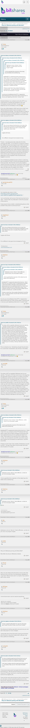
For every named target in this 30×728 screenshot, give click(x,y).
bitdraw (5, 255)
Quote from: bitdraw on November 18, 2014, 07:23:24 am (14, 60)
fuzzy (4, 44)
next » (28, 28)
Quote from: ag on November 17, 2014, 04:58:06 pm (14, 62)
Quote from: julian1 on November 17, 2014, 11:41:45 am (10, 655)
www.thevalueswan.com (6, 247)
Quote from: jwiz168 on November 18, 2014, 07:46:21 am (11, 322)
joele (4, 541)
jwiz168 (5, 363)
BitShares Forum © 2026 (25, 714)
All (6, 30)
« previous (24, 28)
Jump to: (13, 704)
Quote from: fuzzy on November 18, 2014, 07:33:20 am (10, 264)
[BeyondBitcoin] (3, 48)
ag (3, 520)
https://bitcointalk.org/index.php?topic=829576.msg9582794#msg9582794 (11, 194)
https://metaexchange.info (7, 686)
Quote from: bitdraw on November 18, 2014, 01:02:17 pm (11, 55)
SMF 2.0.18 (4, 713)
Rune (4, 563)
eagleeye (6, 215)
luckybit (5, 646)
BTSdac (5, 586)
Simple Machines (4, 716)
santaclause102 (7, 182)
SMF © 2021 (5, 714)
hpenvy (5, 489)
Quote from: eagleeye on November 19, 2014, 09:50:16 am (11, 120)
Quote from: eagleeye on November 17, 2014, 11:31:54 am (11, 621)
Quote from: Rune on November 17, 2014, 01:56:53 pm (12, 122)
